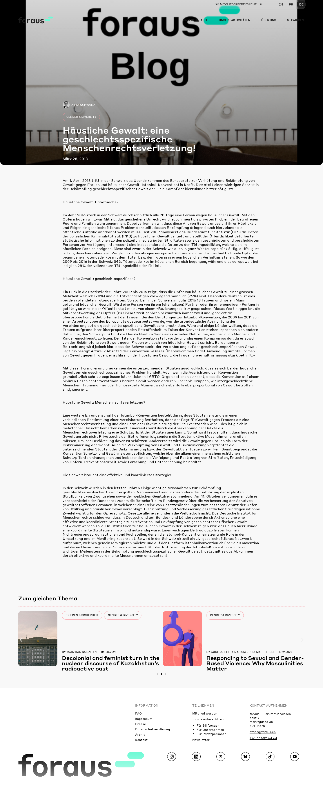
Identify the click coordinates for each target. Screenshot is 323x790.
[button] (21, 639)
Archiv (140, 734)
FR (291, 4)
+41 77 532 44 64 (263, 738)
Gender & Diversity (81, 116)
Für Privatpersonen (211, 734)
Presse (140, 724)
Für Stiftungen (208, 725)
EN (281, 4)
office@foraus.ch (263, 732)
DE (301, 4)
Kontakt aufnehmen (268, 705)
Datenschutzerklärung (152, 729)
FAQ (138, 713)
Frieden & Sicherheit (82, 615)
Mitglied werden (204, 713)
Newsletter (201, 740)
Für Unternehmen (210, 729)
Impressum (143, 718)
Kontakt (141, 740)
